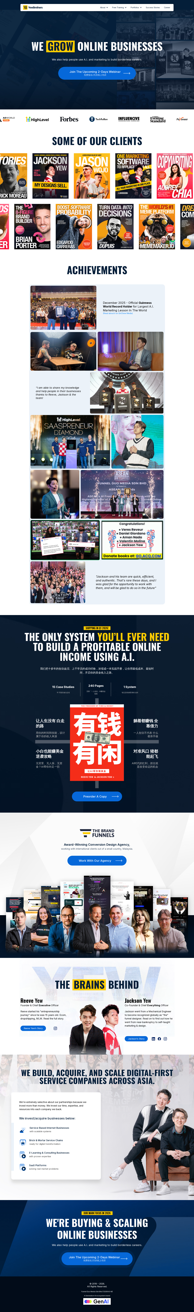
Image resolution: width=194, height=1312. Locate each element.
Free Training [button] (118, 7)
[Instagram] (55, 1028)
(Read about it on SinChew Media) (118, 313)
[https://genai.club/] (97, 1301)
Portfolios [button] (135, 7)
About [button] (103, 7)
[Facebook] (159, 1038)
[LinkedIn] (153, 1038)
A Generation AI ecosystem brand (97, 1296)
